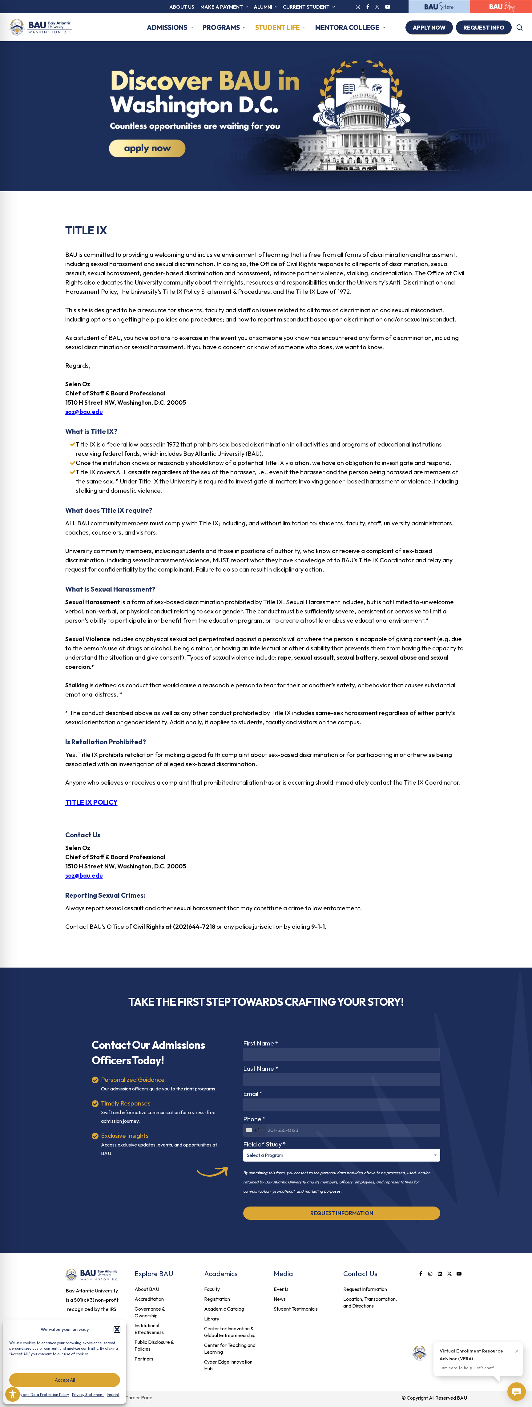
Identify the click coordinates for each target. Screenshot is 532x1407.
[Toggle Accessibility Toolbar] (13, 1394)
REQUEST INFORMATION (341, 1213)
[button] (117, 1329)
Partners (144, 1359)
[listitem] (92, 1300)
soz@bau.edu (84, 411)
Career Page (138, 1397)
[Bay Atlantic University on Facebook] (367, 6)
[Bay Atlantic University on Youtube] (387, 6)
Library (211, 1319)
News (280, 1299)
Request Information (365, 1289)
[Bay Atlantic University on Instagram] (358, 6)
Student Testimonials (296, 1309)
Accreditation (149, 1299)
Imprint (113, 1394)
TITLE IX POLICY (91, 802)
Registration (217, 1299)
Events (281, 1289)
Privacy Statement (88, 1394)
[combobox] (255, 1130)
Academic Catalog (224, 1309)
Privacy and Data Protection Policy (39, 1394)
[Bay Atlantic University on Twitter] (377, 7)
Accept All (65, 1380)
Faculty (212, 1289)
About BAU (147, 1289)
